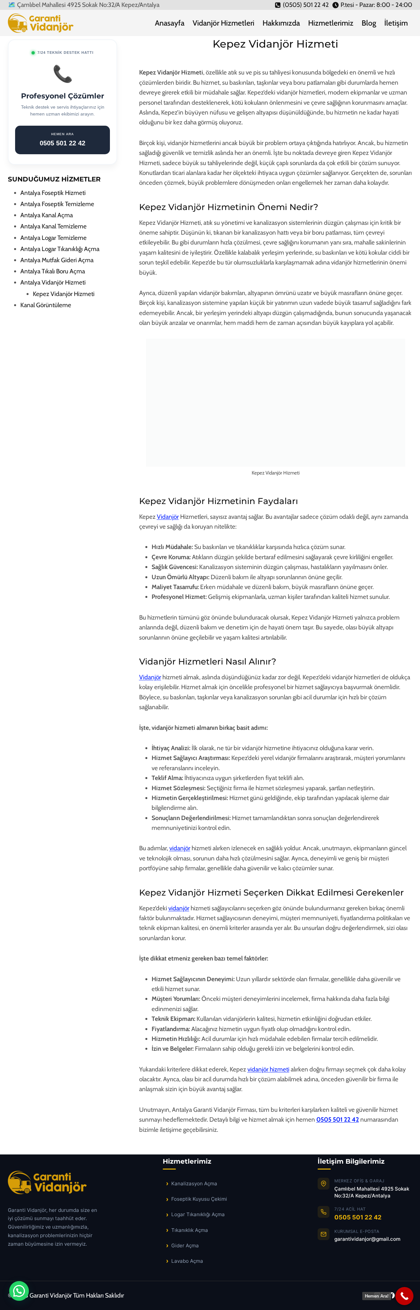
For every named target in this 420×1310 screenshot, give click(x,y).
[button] (19, 1291)
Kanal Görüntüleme (45, 305)
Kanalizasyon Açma (194, 1183)
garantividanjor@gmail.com (367, 1239)
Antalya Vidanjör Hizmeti (53, 282)
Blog (369, 23)
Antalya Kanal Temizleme (53, 226)
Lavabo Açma (187, 1261)
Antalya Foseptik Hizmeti (53, 193)
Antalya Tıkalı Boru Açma (52, 271)
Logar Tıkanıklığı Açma (198, 1214)
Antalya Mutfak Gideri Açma (57, 260)
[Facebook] (391, 1295)
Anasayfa (169, 23)
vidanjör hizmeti (268, 1069)
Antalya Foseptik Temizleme (57, 204)
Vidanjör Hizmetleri (223, 23)
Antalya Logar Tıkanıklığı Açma (59, 249)
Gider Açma (185, 1245)
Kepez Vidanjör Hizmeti (63, 294)
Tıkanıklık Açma (189, 1230)
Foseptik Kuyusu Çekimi (199, 1199)
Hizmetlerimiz (330, 23)
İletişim (396, 23)
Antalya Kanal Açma (46, 215)
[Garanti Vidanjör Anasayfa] (55, 1186)
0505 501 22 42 (337, 1119)
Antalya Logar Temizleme (53, 238)
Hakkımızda (281, 23)
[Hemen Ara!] (404, 1296)
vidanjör (179, 848)
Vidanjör (168, 516)
